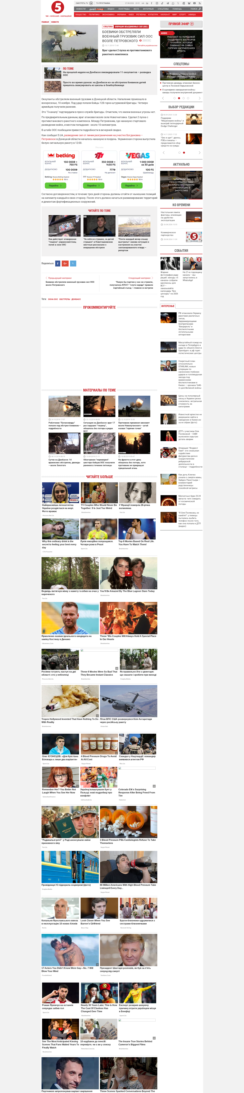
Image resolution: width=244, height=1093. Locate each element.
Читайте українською (147, 44)
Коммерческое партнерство (168, 233)
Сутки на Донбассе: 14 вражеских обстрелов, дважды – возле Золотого (64, 462)
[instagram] (157, 3)
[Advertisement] (99, 169)
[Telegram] (167, 3)
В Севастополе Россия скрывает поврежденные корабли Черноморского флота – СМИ (178, 86)
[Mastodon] (183, 3)
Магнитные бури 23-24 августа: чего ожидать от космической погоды (189, 500)
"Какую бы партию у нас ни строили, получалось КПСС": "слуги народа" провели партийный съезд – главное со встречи (131, 285)
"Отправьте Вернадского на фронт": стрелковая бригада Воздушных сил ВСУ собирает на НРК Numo (171, 144)
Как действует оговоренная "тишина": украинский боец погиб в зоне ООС (62, 242)
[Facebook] (151, 3)
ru (147, 3)
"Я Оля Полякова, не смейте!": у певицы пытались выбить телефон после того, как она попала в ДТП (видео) (189, 519)
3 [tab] (184, 98)
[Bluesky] (189, 3)
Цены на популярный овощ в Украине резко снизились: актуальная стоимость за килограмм (190, 401)
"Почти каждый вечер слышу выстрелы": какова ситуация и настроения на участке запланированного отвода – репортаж (133, 245)
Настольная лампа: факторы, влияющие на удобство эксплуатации (171, 216)
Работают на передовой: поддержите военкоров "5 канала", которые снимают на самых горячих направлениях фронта (172, 126)
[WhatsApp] (173, 3)
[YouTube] (194, 3)
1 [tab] (170, 58)
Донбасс (76, 299)
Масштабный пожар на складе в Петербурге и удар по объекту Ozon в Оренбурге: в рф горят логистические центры (190, 348)
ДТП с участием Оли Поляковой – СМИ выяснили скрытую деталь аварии (188, 435)
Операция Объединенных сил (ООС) (131, 26)
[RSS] (199, 3)
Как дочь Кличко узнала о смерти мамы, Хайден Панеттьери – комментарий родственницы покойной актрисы (190, 481)
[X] (178, 3)
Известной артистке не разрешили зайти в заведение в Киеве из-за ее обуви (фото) (190, 418)
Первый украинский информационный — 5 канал (57, 9)
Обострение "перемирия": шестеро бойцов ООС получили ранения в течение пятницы (99, 462)
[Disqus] (99, 351)
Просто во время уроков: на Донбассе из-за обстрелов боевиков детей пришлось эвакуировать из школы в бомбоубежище (104, 84)
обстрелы (64, 299)
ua (143, 3)
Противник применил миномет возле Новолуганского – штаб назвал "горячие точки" (134, 426)
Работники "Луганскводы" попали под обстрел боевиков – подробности (64, 426)
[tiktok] (162, 3)
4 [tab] (188, 98)
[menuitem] (81, 8)
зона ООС (146, 40)
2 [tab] (191, 58)
